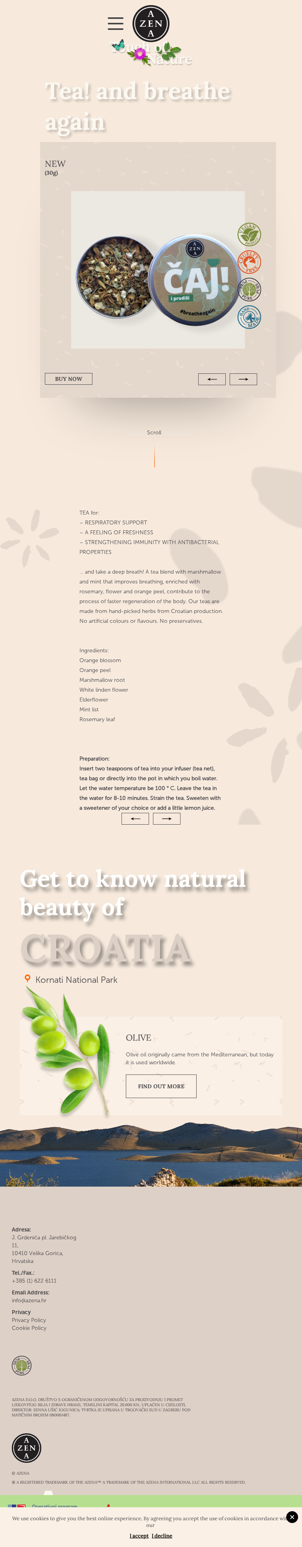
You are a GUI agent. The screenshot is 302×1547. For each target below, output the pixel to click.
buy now (68, 378)
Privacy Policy (29, 1320)
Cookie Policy (29, 1328)
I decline (162, 1535)
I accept (139, 1535)
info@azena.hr (29, 1300)
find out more (161, 1086)
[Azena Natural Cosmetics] (151, 23)
